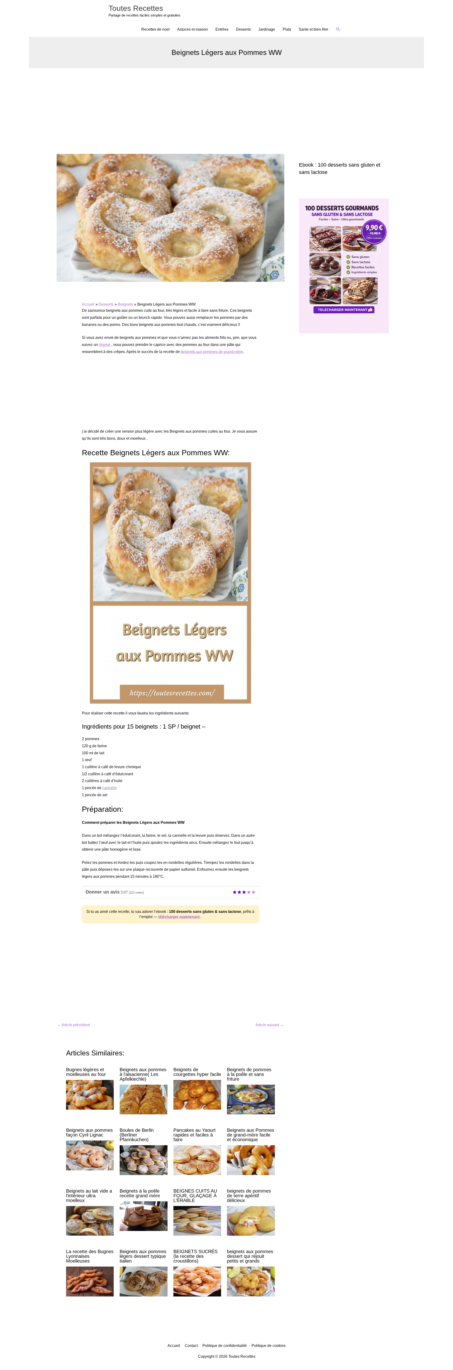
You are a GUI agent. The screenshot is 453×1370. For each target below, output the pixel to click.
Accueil (174, 1346)
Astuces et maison (192, 29)
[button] (338, 29)
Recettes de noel (155, 29)
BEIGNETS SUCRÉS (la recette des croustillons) (195, 1256)
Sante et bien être (313, 29)
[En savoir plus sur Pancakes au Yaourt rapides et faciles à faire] (197, 1160)
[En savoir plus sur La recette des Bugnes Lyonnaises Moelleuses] (90, 1281)
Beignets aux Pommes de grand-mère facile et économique (250, 1135)
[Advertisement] (226, 103)
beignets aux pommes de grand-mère (212, 352)
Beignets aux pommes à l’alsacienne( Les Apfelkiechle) (143, 1074)
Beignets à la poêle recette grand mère (140, 1193)
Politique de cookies (268, 1346)
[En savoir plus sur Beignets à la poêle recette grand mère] (143, 1216)
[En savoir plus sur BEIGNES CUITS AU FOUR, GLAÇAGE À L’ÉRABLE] (197, 1220)
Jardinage (266, 29)
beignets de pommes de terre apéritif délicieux (249, 1195)
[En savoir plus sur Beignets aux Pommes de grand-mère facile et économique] (251, 1160)
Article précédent (73, 1025)
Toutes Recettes (136, 8)
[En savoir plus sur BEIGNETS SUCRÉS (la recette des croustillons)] (197, 1281)
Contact (191, 1346)
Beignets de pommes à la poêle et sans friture (249, 1074)
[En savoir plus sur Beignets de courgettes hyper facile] (197, 1094)
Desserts (243, 29)
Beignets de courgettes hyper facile (197, 1072)
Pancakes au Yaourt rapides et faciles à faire (194, 1135)
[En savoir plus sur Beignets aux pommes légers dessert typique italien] (143, 1281)
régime (104, 345)
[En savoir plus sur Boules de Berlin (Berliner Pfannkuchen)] (143, 1160)
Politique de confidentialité (224, 1346)
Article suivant (270, 1025)
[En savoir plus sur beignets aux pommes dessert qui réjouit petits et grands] (251, 1281)
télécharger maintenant (179, 917)
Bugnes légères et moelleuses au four (86, 1072)
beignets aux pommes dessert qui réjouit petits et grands (250, 1256)
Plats (287, 29)
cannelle (109, 788)
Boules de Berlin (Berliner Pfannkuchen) (137, 1135)
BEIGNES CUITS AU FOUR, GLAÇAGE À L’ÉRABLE (195, 1195)
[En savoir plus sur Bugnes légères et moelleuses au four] (90, 1094)
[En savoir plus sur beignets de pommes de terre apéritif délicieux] (251, 1220)
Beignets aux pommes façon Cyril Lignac (89, 1132)
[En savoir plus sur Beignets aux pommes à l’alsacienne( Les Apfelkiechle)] (143, 1099)
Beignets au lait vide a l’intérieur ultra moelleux (89, 1195)
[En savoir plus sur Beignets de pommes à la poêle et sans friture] (251, 1099)
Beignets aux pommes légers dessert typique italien (143, 1256)
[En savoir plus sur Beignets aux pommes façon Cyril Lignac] (90, 1155)
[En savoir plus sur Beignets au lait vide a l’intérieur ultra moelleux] (90, 1220)
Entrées (221, 29)
